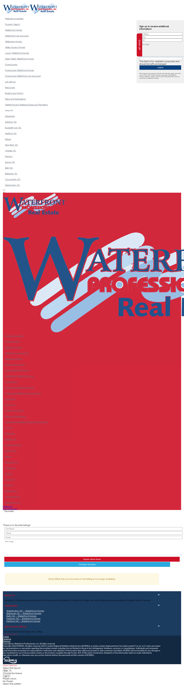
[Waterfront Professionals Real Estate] (10, 663)
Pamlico (9, 156)
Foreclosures (11, 64)
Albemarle (10, 116)
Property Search (12, 24)
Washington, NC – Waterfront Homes (25, 611)
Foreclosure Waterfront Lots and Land (23, 76)
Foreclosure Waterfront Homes (19, 70)
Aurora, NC (10, 162)
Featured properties (14, 19)
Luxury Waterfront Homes (17, 53)
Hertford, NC (11, 133)
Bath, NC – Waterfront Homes (21, 616)
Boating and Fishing (14, 93)
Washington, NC (12, 185)
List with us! (10, 82)
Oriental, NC (10, 151)
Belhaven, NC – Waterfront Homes (23, 613)
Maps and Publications (15, 99)
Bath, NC (9, 168)
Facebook (7, 639)
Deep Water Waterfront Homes (19, 59)
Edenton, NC (11, 122)
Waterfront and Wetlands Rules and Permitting (26, 105)
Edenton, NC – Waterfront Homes (23, 618)
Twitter (6, 637)
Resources (10, 87)
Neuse (8, 139)
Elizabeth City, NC (13, 128)
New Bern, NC (11, 145)
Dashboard (7, 506)
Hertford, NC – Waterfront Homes (23, 621)
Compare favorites (87, 564)
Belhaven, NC (11, 174)
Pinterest (6, 641)
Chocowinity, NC (12, 179)
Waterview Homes (13, 41)
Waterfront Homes (13, 30)
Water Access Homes (15, 47)
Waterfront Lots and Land (17, 36)
